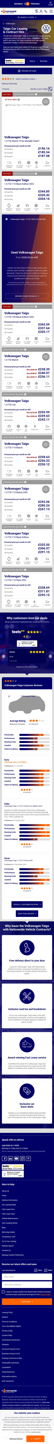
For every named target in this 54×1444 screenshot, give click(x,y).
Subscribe (26, 1302)
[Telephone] (45, 11)
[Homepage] (9, 11)
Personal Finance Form (11, 1349)
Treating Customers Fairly (12, 1358)
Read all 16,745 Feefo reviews (27, 667)
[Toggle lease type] (27, 4)
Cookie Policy (7, 1335)
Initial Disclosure (8, 1372)
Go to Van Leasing (9, 1241)
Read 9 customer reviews (25, 79)
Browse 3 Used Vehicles (26, 296)
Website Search (8, 1246)
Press (4, 1196)
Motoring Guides (8, 1232)
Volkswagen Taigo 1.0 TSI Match (15, 762)
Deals (32, 61)
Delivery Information (10, 1200)
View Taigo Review (26, 914)
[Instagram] (22, 1158)
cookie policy (35, 1432)
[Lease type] (36, 10)
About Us (5, 1191)
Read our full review (9, 84)
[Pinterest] (28, 1158)
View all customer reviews (25, 904)
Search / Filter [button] (27, 17)
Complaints (6, 1367)
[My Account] (41, 11)
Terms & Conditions (9, 1322)
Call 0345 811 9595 (10, 1145)
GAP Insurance (8, 1381)
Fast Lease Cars (8, 1209)
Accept (37, 1439)
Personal (35, 4)
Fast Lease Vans (8, 1214)
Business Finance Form (11, 1354)
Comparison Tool (8, 1237)
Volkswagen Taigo (16, 137)
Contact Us (6, 1250)
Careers (5, 1317)
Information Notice (9, 1376)
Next (50, 656)
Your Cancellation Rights (11, 1326)
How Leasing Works (9, 1223)
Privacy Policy (45, 1294)
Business (18, 4)
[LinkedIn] (10, 1158)
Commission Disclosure (11, 1340)
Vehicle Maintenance (10, 1218)
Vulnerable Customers (10, 1363)
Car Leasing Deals (9, 1205)
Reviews (43, 61)
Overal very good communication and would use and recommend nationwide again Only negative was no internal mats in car (26, 657)
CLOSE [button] (50, 5)
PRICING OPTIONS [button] (28, 71)
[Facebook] (4, 1158)
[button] (51, 11)
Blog (3, 1228)
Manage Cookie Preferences (13, 1255)
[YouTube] (16, 1158)
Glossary (5, 1344)
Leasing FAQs (7, 1312)
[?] (36, 94)
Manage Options (16, 1439)
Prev (3, 656)
